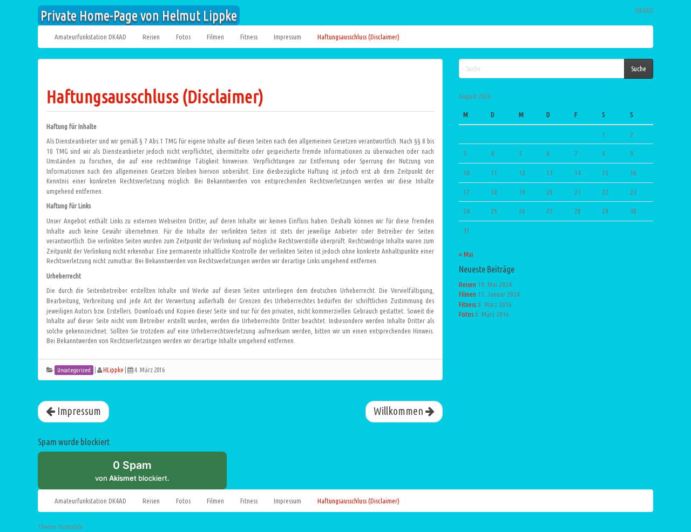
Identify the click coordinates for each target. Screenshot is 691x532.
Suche (638, 68)
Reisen (151, 36)
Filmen (215, 36)
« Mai (466, 254)
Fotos (183, 36)
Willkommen (399, 411)
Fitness (249, 36)
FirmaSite (71, 526)
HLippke (113, 369)
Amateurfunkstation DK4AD (90, 36)
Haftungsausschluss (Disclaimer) (358, 36)
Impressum (287, 36)
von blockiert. (132, 470)
